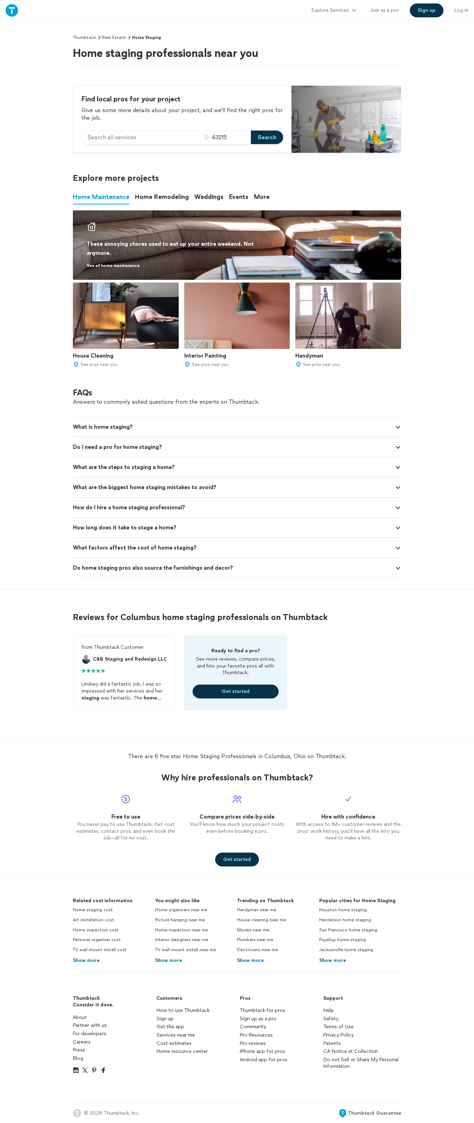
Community (253, 1027)
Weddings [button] (208, 197)
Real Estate (114, 37)
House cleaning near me (261, 919)
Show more (86, 960)
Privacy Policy (338, 1035)
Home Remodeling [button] (162, 197)
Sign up (165, 1019)
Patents (332, 1043)
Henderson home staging (345, 919)
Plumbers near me (255, 939)
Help (328, 1010)
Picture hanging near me (180, 919)
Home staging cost (93, 909)
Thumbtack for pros (262, 1010)
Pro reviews (253, 1043)
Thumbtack (84, 37)
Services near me (175, 1035)
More (262, 197)
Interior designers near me (181, 939)
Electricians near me (257, 949)
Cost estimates (174, 1043)
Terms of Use (338, 1027)
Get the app (170, 1027)
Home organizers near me (181, 909)
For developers (89, 1034)
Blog (78, 1058)
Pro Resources (256, 1035)
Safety (330, 1019)
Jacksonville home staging (346, 949)
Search (267, 137)
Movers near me (253, 930)
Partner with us (90, 1025)
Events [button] (238, 197)
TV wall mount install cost (100, 949)
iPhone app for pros (262, 1051)
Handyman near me (256, 909)
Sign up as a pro (258, 1019)
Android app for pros (263, 1060)
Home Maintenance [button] (101, 197)
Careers (82, 1042)
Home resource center (182, 1051)
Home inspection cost (96, 930)
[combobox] (141, 137)
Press (79, 1050)
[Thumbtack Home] (12, 10)
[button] (237, 427)
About (80, 1017)
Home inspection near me (181, 930)
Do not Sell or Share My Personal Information (360, 1063)
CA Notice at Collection (350, 1051)
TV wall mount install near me (185, 949)
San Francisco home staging (348, 930)
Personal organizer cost (97, 939)
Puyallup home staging (342, 939)
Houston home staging (343, 909)
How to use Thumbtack (183, 1010)
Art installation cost (93, 919)
